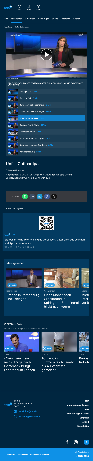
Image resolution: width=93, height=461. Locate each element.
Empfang (84, 417)
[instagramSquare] (76, 442)
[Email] (40, 196)
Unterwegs (30, 18)
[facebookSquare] (67, 442)
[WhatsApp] (25, 196)
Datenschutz (11, 454)
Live (6, 18)
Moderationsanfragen (77, 405)
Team (86, 400)
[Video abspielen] (46, 54)
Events (76, 18)
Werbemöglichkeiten (78, 413)
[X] (54, 196)
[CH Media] (82, 455)
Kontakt (85, 422)
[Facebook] (47, 196)
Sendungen (43, 18)
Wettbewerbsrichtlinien (39, 454)
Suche (55, 18)
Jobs (86, 409)
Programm (65, 18)
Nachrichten (16, 18)
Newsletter (83, 426)
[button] (32, 196)
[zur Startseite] (8, 7)
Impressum (23, 454)
